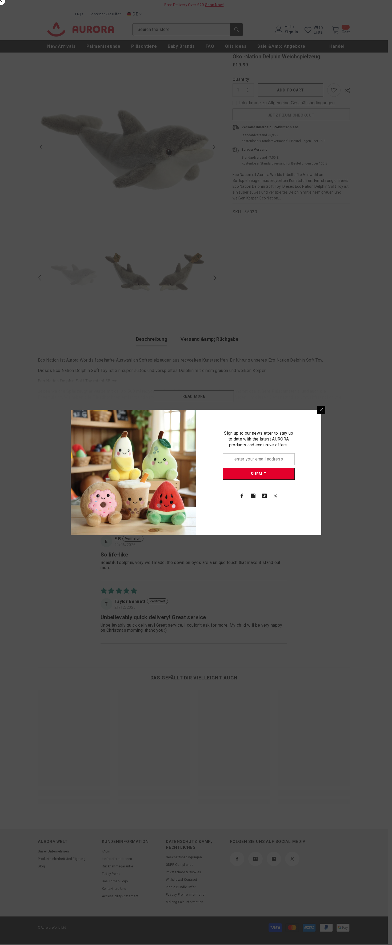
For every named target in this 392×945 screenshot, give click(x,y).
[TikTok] (264, 496)
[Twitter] (275, 496)
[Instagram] (253, 496)
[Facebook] (241, 496)
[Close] (321, 410)
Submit (258, 474)
